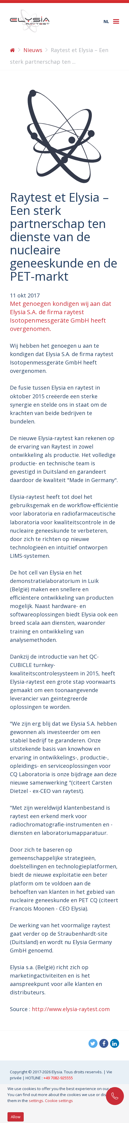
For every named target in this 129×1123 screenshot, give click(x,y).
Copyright (19, 1072)
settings (36, 1100)
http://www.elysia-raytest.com (71, 1009)
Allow (15, 1116)
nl (106, 21)
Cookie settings (59, 1100)
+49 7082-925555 (58, 1078)
